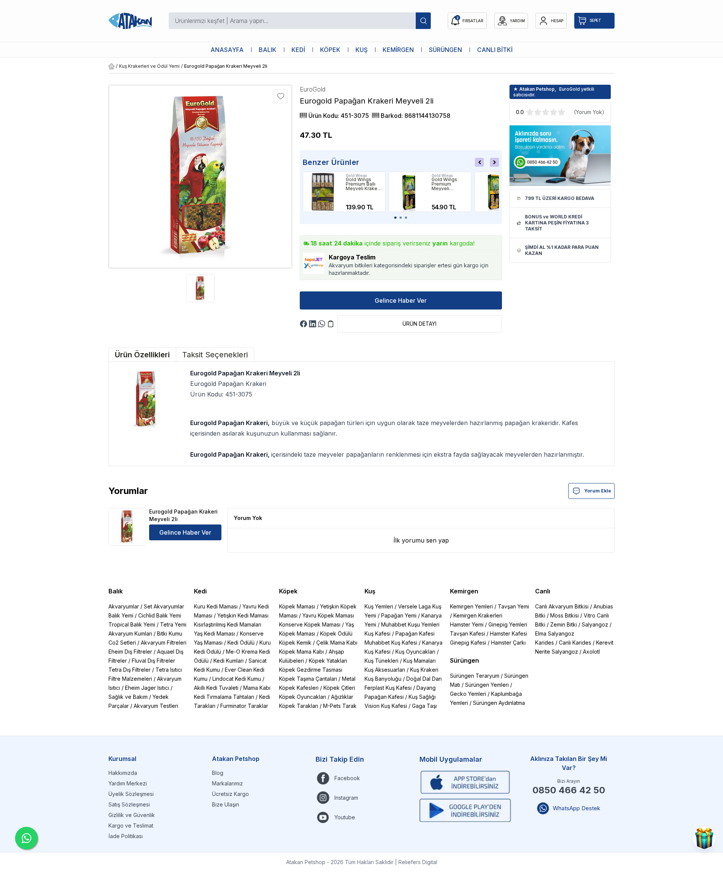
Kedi (200, 591)
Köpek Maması (297, 606)
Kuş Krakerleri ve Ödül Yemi (149, 66)
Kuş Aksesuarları (385, 669)
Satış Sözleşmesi (129, 804)
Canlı (542, 591)
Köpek (288, 591)
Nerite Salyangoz (556, 651)
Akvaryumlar (123, 606)
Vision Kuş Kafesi (386, 706)
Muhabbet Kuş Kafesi (391, 642)
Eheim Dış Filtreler (130, 651)
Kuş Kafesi (377, 633)
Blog (217, 773)
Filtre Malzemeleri (130, 678)
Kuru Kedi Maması (216, 606)
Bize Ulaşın (225, 804)
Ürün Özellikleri (142, 354)
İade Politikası (125, 836)
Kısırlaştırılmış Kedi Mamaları (227, 624)
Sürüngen (464, 660)
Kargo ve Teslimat (130, 825)
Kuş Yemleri (379, 606)
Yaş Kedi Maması (214, 633)
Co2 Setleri (122, 642)
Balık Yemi (120, 615)
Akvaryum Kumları (130, 633)
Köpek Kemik (295, 642)
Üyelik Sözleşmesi (131, 794)
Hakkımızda (122, 773)
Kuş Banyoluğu (383, 678)
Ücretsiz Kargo (230, 794)
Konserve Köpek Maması (309, 624)
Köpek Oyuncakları (302, 697)
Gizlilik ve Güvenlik (131, 815)
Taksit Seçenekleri (215, 354)
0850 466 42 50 (568, 790)
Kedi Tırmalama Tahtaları (224, 697)
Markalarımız (227, 783)
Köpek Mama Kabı (301, 651)
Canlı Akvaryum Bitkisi (562, 606)
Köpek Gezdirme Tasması (310, 669)
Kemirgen (464, 591)
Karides (544, 642)
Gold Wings (357, 175)
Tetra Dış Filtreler (129, 669)
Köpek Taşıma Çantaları (308, 678)
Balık (115, 591)
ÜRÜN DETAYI (419, 323)
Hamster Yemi (467, 624)
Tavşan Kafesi (467, 633)
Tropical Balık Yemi (131, 624)
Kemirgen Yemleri (471, 606)
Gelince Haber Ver (401, 300)
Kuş (370, 591)
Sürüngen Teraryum (474, 675)
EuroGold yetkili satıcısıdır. (553, 92)
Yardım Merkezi (127, 783)
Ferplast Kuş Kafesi (388, 687)
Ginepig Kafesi (468, 642)
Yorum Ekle (597, 491)
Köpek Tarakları (298, 706)
